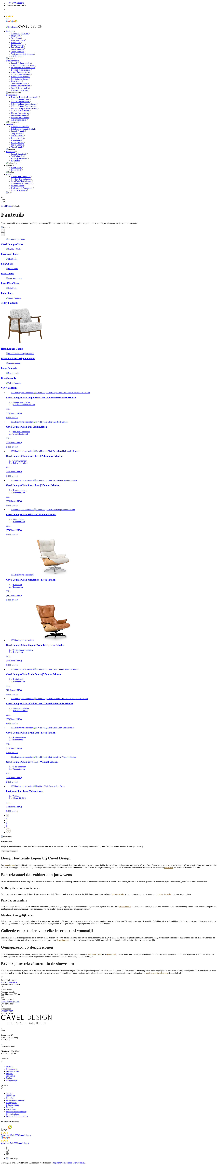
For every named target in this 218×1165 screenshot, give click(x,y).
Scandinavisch (63, 940)
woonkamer (10, 865)
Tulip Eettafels (17, 133)
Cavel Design (6, 206)
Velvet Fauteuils (17, 49)
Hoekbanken (16, 170)
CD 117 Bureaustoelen (20, 99)
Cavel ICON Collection (21, 177)
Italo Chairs (16, 43)
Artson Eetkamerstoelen (21, 72)
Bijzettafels (15, 161)
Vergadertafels (17, 147)
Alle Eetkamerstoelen (20, 90)
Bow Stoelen (16, 81)
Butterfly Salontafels (19, 158)
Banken (9, 1078)
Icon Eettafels (16, 140)
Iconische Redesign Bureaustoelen (25, 97)
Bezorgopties (11, 1103)
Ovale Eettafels (17, 136)
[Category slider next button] (3, 234)
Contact (9, 1093)
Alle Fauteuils (17, 56)
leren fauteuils (118, 894)
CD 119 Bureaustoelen (20, 102)
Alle (8, 174)
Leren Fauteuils (17, 47)
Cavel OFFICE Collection (22, 183)
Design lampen (12, 1080)
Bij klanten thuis (12, 1114)
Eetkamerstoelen (13, 61)
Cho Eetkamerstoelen (20, 79)
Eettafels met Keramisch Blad (23, 129)
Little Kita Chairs (18, 40)
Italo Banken (16, 167)
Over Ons (10, 1098)
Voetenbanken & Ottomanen (22, 54)
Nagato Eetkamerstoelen (21, 74)
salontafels (168, 867)
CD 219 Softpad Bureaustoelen (24, 106)
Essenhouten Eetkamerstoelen (23, 68)
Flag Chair (111, 954)
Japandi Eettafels (18, 131)
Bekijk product (12, 417)
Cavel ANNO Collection (21, 179)
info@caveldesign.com (10, 1001)
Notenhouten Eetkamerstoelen (23, 65)
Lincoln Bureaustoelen (20, 113)
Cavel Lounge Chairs (20, 33)
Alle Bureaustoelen (19, 120)
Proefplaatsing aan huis (15, 1100)
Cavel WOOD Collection (21, 181)
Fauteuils (10, 31)
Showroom (10, 1096)
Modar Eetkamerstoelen (21, 86)
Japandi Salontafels (19, 154)
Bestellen (9, 1107)
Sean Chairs (16, 38)
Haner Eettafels (17, 142)
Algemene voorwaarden (62, 1163)
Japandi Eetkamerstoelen (21, 63)
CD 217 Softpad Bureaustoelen (24, 104)
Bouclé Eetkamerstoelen (21, 70)
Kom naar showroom (9, 851)
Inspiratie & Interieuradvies (17, 1116)
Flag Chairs (16, 36)
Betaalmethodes (12, 1105)
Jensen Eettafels (17, 145)
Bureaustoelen (12, 95)
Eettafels (9, 124)
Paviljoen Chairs (18, 45)
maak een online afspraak (157, 973)
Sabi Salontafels (17, 156)
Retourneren (11, 1109)
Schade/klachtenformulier (16, 1112)
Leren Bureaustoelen (19, 115)
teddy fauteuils (164, 894)
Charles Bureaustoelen (20, 111)
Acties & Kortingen (19, 190)
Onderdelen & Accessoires (22, 188)
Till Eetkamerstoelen (19, 83)
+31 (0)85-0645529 (16, 3)
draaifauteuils (125, 907)
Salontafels (10, 152)
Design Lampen (17, 186)
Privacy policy (79, 1163)
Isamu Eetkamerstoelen (20, 77)
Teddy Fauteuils (17, 52)
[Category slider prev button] (3, 230)
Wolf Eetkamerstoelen (20, 88)
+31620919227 (7, 1011)
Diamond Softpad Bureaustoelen (24, 108)
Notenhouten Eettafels (20, 127)
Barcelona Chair (95, 954)
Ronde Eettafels (17, 138)
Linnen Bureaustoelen (20, 117)
